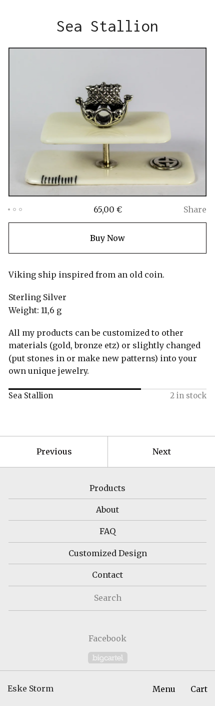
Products (108, 488)
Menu (164, 689)
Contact (107, 575)
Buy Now (107, 238)
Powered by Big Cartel (108, 657)
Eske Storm (31, 688)
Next (161, 451)
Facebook (107, 638)
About (107, 510)
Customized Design (107, 553)
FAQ (108, 531)
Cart (199, 689)
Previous (54, 451)
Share (195, 209)
